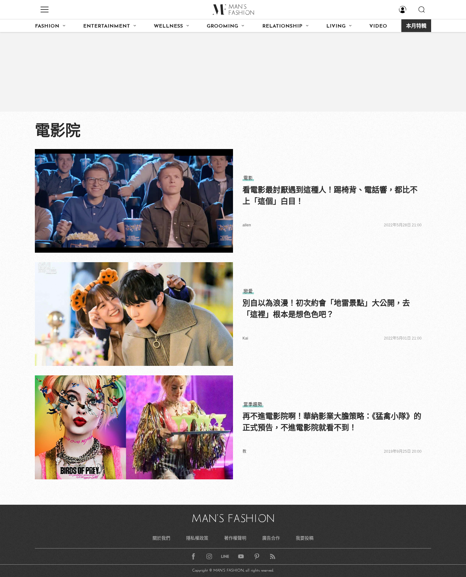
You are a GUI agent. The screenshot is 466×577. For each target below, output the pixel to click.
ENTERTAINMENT (106, 26)
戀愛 (248, 291)
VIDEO (378, 26)
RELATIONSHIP (282, 26)
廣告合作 (271, 538)
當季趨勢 (252, 404)
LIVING (336, 26)
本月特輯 (416, 26)
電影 (248, 177)
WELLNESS (168, 26)
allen (247, 225)
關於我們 (161, 538)
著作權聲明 (235, 538)
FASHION (47, 26)
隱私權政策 (197, 538)
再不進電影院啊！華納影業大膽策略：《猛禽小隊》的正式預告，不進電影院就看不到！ (332, 422)
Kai (245, 338)
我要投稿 (305, 538)
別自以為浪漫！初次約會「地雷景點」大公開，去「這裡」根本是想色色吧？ (326, 309)
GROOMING (222, 26)
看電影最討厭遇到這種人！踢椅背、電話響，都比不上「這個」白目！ (330, 195)
